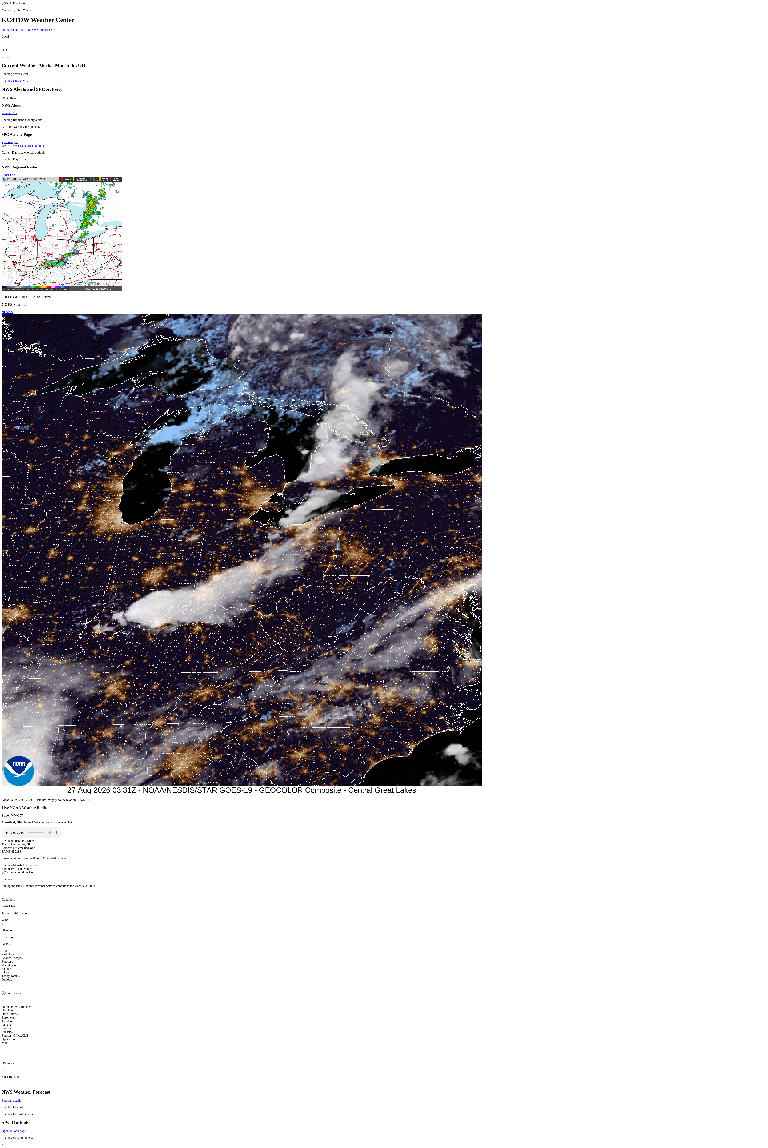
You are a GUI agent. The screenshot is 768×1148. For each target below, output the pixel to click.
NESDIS (7, 312)
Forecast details (11, 1100)
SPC (54, 29)
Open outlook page (14, 1131)
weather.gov (9, 113)
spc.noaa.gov (10, 142)
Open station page (54, 858)
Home (5, 29)
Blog (27, 29)
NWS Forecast (40, 29)
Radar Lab (17, 29)
